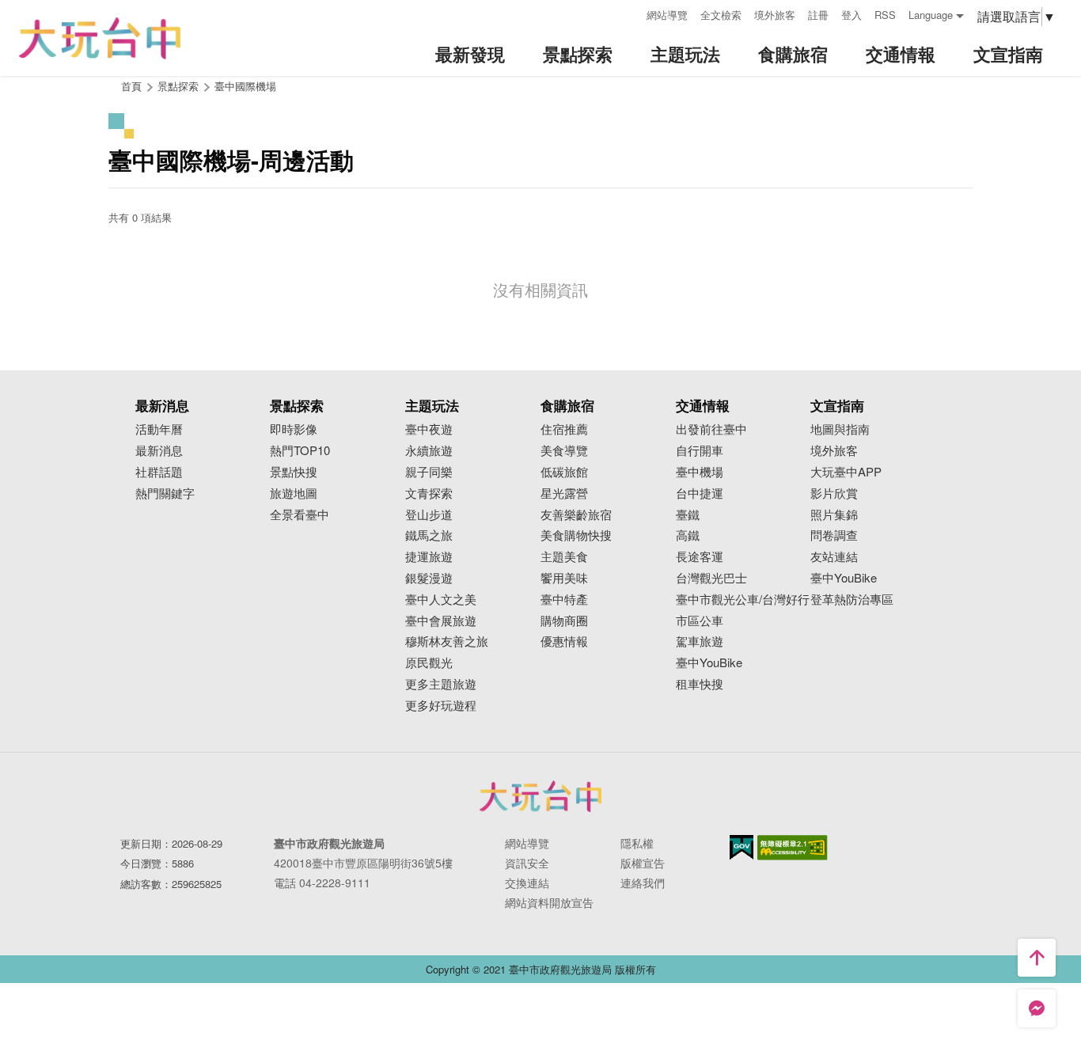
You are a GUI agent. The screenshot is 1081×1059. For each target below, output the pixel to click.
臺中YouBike (709, 663)
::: (629, 13)
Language (930, 14)
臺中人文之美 (440, 599)
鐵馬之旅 (429, 535)
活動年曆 (159, 429)
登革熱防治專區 (851, 599)
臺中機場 (699, 472)
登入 (851, 14)
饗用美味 (564, 578)
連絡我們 (642, 882)
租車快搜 (699, 684)
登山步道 (429, 515)
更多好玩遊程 (440, 705)
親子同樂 (429, 472)
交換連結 (527, 882)
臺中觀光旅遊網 (99, 38)
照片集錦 (834, 515)
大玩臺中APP (846, 472)
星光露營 (564, 493)
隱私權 (637, 843)
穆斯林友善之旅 (446, 641)
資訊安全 (527, 863)
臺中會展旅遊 (440, 621)
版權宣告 (642, 863)
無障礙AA (792, 847)
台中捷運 (699, 493)
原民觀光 (429, 663)
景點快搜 (293, 472)
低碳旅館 (564, 472)
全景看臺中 (299, 515)
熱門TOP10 (300, 450)
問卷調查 (834, 535)
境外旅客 (774, 14)
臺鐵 (688, 515)
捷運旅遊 (429, 557)
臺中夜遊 (429, 429)
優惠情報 (564, 641)
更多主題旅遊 (440, 684)
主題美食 (564, 557)
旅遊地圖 (293, 493)
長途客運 (699, 557)
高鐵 (688, 535)
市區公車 (699, 621)
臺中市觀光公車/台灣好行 (743, 599)
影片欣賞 (834, 493)
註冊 (818, 14)
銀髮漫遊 (429, 578)
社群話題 (159, 472)
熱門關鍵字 (165, 493)
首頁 (131, 85)
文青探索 (429, 493)
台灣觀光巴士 (711, 578)
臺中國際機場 (245, 85)
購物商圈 (564, 621)
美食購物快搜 (576, 535)
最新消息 (159, 450)
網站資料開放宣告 (549, 902)
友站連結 (834, 557)
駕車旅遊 (699, 641)
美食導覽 (564, 450)
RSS (885, 14)
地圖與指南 (840, 429)
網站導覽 (667, 14)
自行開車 (699, 450)
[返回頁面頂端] (1037, 958)
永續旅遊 (429, 450)
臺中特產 (564, 599)
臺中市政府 (540, 796)
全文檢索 (721, 14)
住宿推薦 (564, 429)
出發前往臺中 (711, 429)
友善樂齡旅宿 (576, 515)
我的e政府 (741, 847)
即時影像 (293, 429)
